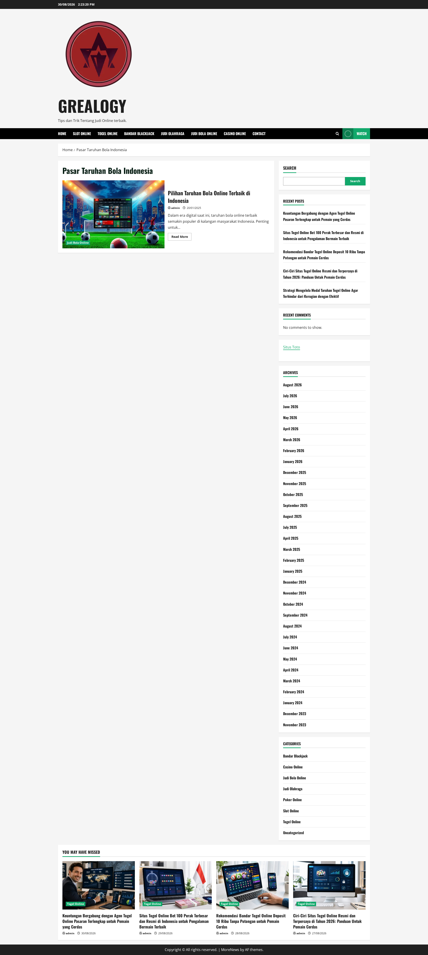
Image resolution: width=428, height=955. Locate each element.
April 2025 (290, 538)
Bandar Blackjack (139, 133)
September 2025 (295, 505)
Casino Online (235, 133)
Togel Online (107, 133)
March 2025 (291, 549)
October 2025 (293, 494)
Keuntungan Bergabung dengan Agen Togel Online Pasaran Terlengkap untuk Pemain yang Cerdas (97, 921)
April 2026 (290, 428)
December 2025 (294, 472)
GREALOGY (92, 105)
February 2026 (293, 450)
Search (289, 168)
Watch (362, 133)
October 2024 (293, 604)
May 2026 (290, 417)
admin (175, 208)
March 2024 (291, 680)
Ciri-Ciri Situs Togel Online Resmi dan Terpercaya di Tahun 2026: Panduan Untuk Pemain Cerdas (327, 921)
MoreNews (230, 949)
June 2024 (290, 647)
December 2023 (294, 713)
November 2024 (294, 593)
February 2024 (293, 691)
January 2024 (292, 702)
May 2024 (290, 659)
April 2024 (290, 670)
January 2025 (292, 571)
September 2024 (295, 615)
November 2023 (294, 724)
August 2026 (292, 384)
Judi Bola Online (204, 133)
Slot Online (82, 133)
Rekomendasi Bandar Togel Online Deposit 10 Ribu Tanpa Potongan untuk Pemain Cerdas (251, 921)
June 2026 (290, 406)
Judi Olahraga (172, 133)
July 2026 (290, 395)
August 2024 (292, 626)
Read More (181, 237)
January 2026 (292, 461)
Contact (259, 133)
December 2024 (294, 582)
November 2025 (294, 483)
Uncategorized (293, 832)
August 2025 (292, 516)
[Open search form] (337, 133)
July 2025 (290, 527)
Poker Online (292, 799)
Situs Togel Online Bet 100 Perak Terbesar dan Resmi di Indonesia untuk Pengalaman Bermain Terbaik (174, 921)
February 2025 (293, 560)
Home (62, 133)
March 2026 (291, 439)
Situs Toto (291, 347)
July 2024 (290, 637)
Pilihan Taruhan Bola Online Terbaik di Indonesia (113, 214)
